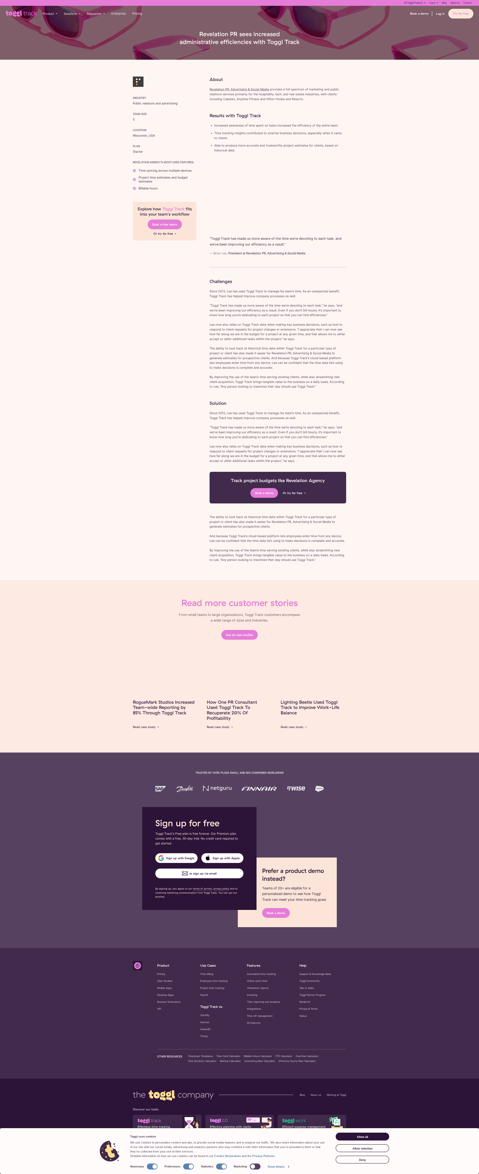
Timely (204, 1036)
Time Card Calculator (228, 1056)
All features (253, 1022)
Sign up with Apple (226, 858)
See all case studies (239, 635)
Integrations (254, 1008)
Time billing (206, 974)
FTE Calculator (283, 1056)
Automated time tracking (261, 974)
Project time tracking (212, 988)
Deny (362, 1159)
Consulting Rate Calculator (259, 1061)
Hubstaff (205, 1029)
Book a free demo (164, 224)
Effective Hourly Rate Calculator (297, 1061)
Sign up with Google (180, 858)
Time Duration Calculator (202, 1061)
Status (303, 1016)
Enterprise (118, 13)
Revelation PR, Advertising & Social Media (239, 89)
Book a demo (419, 13)
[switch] (188, 1167)
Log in (432, 2)
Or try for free (163, 233)
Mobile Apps (164, 988)
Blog (444, 2)
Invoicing (252, 995)
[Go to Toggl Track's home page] (21, 14)
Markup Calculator (230, 1061)
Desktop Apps (165, 995)
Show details (276, 1166)
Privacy (303, 1008)
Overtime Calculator (307, 1056)
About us (455, 2)
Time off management (260, 1016)
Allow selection (363, 1148)
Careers (467, 2)
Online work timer (257, 981)
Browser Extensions (169, 1002)
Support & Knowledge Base (315, 974)
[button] (50, 13)
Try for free (461, 13)
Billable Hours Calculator (258, 1056)
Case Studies (165, 981)
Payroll (204, 995)
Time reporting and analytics (263, 1002)
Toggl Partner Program (312, 995)
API (159, 1008)
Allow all (362, 1136)
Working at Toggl (336, 1095)
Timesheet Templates (200, 1056)
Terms (314, 1008)
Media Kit (304, 1002)
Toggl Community (309, 981)
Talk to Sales (306, 988)
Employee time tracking (214, 981)
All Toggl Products (413, 2)
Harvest (204, 1022)
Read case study (144, 727)
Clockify (204, 1015)
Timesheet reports (258, 988)
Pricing (137, 13)
